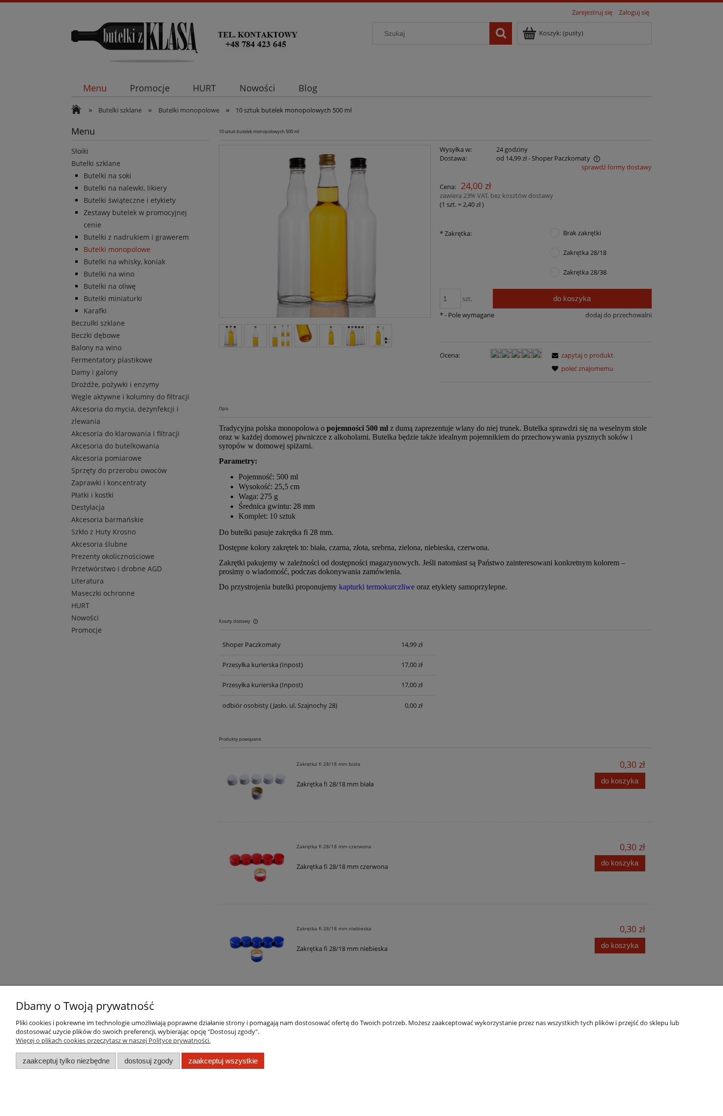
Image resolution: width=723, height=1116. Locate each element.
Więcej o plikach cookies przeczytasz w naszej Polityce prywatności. (113, 1040)
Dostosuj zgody (148, 1061)
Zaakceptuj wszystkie (223, 1061)
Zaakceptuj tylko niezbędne (66, 1061)
